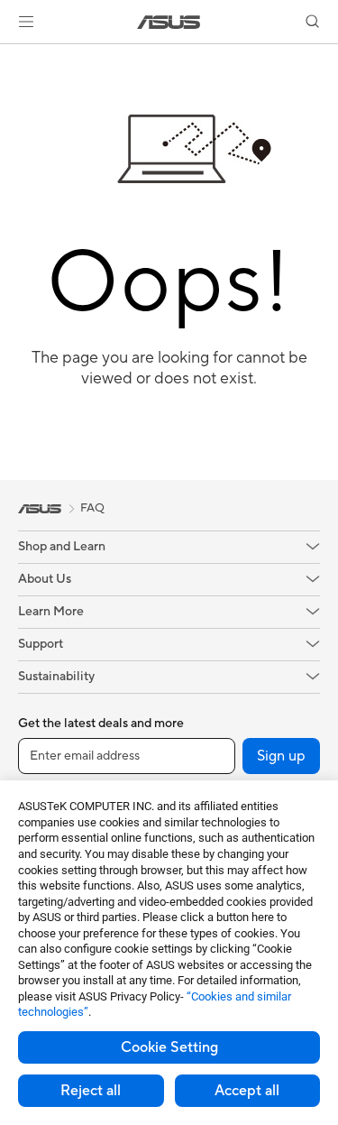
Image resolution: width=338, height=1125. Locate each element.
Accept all (247, 1091)
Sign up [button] (281, 756)
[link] (169, 22)
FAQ (92, 508)
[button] (26, 22)
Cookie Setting (169, 1047)
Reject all (90, 1091)
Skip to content (10, 55)
